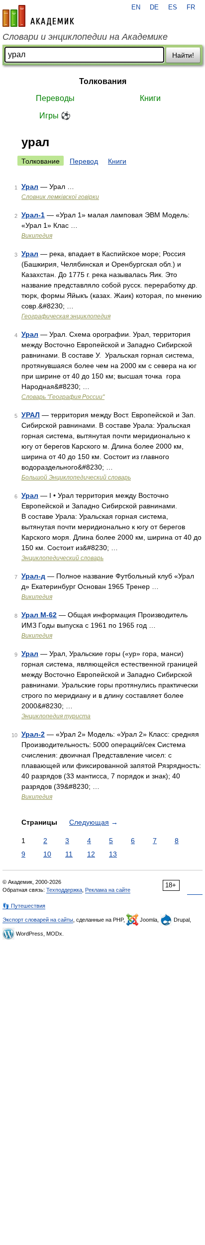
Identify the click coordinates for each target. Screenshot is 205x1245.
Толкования (102, 81)
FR (191, 7)
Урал (29, 187)
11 (69, 854)
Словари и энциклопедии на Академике (85, 37)
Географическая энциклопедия (65, 316)
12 (91, 854)
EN (135, 7)
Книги (150, 98)
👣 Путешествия (23, 906)
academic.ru (38, 16)
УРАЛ (30, 415)
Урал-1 (33, 215)
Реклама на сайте (107, 890)
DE (154, 7)
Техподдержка (64, 890)
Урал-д (33, 576)
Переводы (55, 98)
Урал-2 (33, 734)
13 (113, 854)
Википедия (36, 235)
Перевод (84, 161)
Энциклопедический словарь (62, 558)
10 (47, 854)
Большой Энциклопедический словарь (76, 477)
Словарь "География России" (62, 396)
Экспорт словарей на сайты (37, 920)
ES (172, 7)
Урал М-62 (39, 615)
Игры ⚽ (55, 115)
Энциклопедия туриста (56, 716)
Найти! (183, 55)
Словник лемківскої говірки (60, 196)
